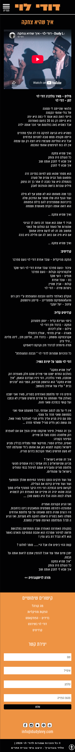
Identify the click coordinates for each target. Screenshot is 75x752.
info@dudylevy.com (37, 732)
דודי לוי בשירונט (37, 624)
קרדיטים (37, 630)
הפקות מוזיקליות (38, 611)
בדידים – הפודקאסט (37, 618)
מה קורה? (37, 605)
